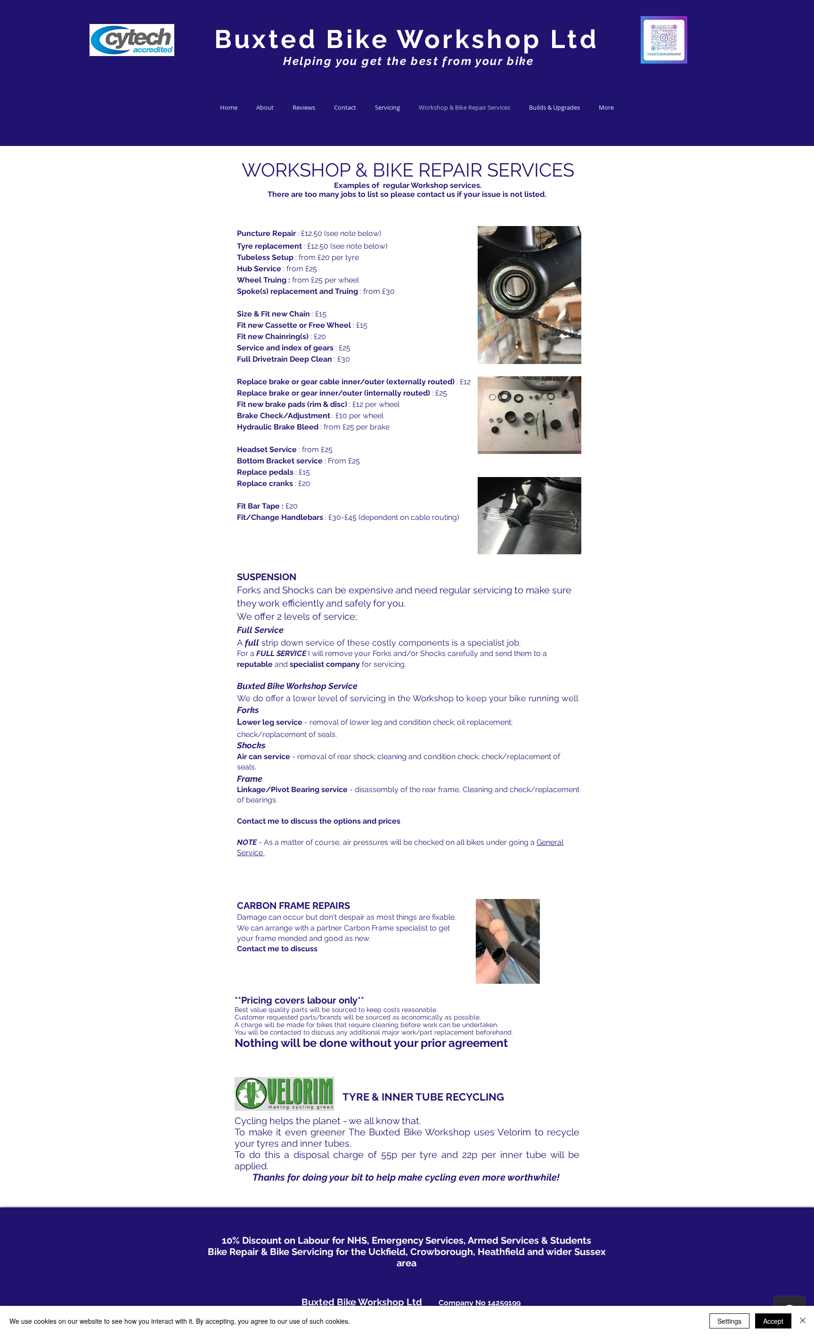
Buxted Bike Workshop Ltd (406, 39)
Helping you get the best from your (391, 61)
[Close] (802, 1320)
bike (518, 61)
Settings (729, 1321)
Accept (773, 1321)
